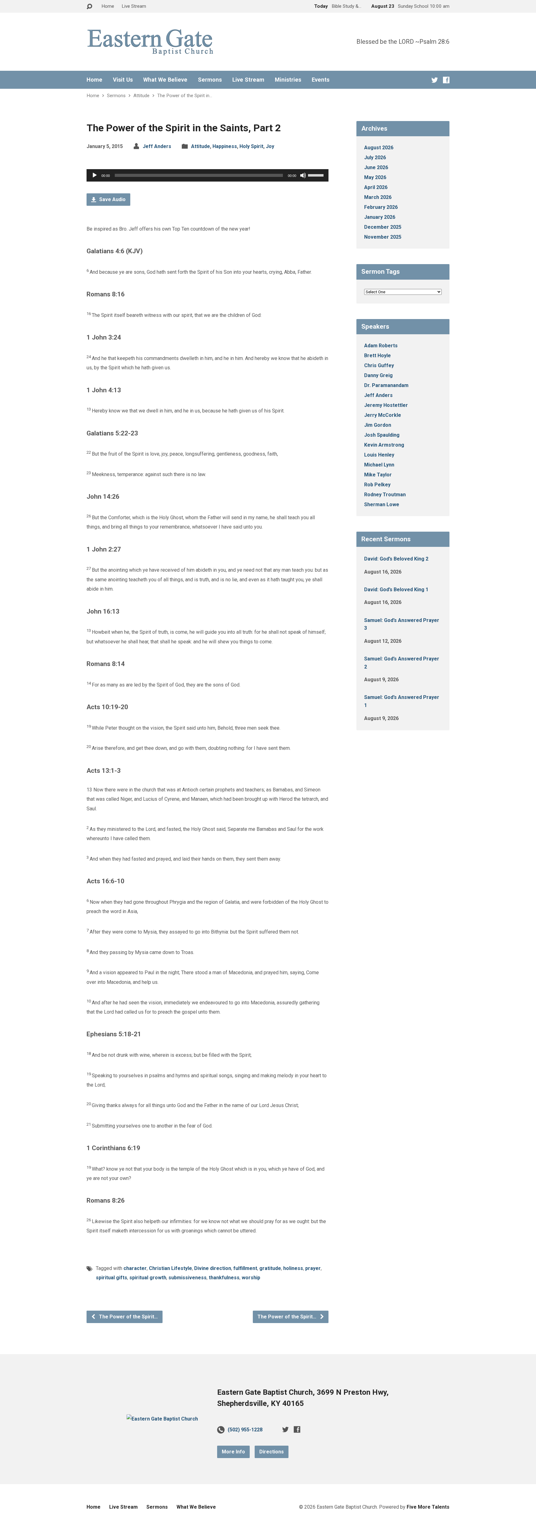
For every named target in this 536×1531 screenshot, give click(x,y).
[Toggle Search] (89, 7)
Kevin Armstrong (384, 445)
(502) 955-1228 (245, 1430)
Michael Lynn (379, 465)
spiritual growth (147, 1278)
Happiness (224, 146)
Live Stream (134, 6)
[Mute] (303, 175)
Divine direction (212, 1268)
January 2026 (379, 217)
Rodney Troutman (385, 495)
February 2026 (381, 207)
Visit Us (123, 80)
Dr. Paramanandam (386, 385)
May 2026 (375, 177)
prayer (313, 1268)
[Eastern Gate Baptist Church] (162, 1419)
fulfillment (245, 1268)
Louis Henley (379, 455)
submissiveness (187, 1278)
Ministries (288, 80)
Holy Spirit (251, 146)
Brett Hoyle (377, 355)
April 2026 (375, 187)
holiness (293, 1268)
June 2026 (376, 167)
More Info (233, 1452)
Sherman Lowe (381, 504)
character (135, 1268)
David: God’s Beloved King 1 (396, 589)
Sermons (210, 80)
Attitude (141, 95)
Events (320, 80)
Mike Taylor (378, 475)
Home (107, 6)
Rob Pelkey (377, 485)
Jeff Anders (157, 146)
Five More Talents (428, 1507)
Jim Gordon (377, 425)
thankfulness (224, 1278)
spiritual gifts (111, 1278)
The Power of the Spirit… (128, 1317)
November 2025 (382, 237)
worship (251, 1278)
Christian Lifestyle (170, 1268)
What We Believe (165, 80)
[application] (207, 175)
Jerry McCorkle (382, 415)
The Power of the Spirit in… (184, 95)
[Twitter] (434, 80)
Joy (270, 146)
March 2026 (377, 197)
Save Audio (112, 199)
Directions (271, 1452)
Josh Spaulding (382, 435)
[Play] (95, 175)
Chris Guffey (379, 365)
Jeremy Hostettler (386, 405)
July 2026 (375, 157)
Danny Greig (378, 375)
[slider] (316, 174)
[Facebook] (446, 80)
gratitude (270, 1268)
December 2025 (382, 227)
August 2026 (378, 148)
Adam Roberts (381, 346)
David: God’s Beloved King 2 (396, 559)
